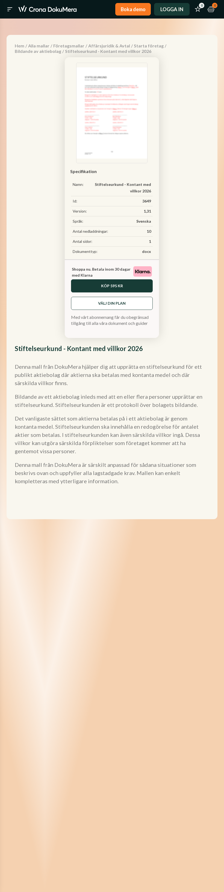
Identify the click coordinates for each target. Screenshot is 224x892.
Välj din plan (112, 303)
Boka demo (133, 9)
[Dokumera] (47, 9)
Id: (75, 201)
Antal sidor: (82, 241)
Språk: (78, 221)
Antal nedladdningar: (90, 231)
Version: (80, 211)
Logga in (171, 9)
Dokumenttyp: (85, 251)
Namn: (78, 184)
